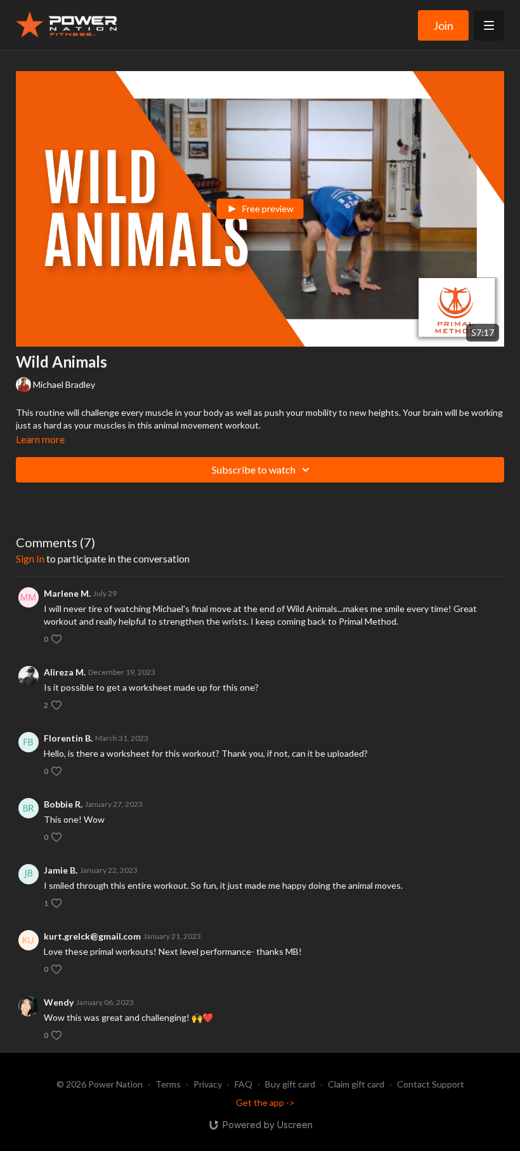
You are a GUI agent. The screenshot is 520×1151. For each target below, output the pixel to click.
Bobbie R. (63, 804)
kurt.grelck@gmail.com (92, 936)
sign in (30, 558)
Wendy (59, 1002)
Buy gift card (290, 1084)
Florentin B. (68, 738)
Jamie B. (60, 870)
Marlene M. (67, 593)
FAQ (243, 1084)
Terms (168, 1084)
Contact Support (430, 1084)
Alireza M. (65, 672)
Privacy (207, 1084)
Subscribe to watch (254, 469)
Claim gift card (356, 1084)
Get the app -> (265, 1102)
